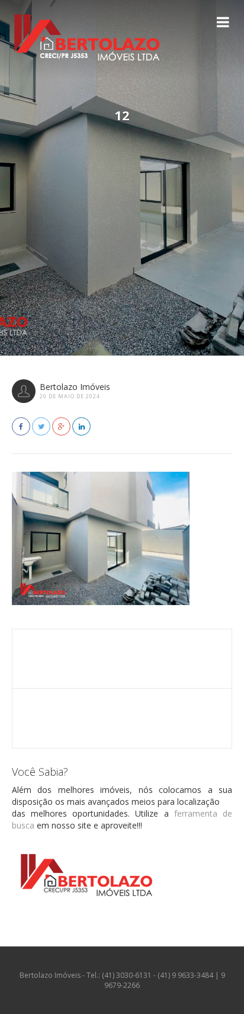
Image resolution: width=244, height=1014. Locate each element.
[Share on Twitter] (41, 426)
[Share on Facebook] (21, 426)
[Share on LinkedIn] (81, 426)
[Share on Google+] (61, 426)
